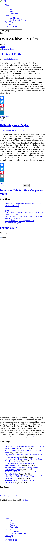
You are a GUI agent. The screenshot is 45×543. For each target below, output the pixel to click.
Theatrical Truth (10, 53)
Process (12, 11)
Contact (8, 24)
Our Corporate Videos (18, 20)
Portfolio (8, 16)
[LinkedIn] (22, 113)
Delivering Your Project (14, 125)
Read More (37, 437)
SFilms (25, 500)
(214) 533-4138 (11, 26)
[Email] (22, 109)
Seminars (14, 59)
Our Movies (14, 18)
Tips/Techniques (17, 130)
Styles (12, 9)
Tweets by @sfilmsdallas (9, 496)
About (7, 5)
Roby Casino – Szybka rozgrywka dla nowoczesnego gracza (19, 222)
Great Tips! (9, 22)
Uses (11, 7)
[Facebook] (22, 98)
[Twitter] (22, 102)
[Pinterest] (22, 105)
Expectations (14, 14)
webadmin (7, 59)
